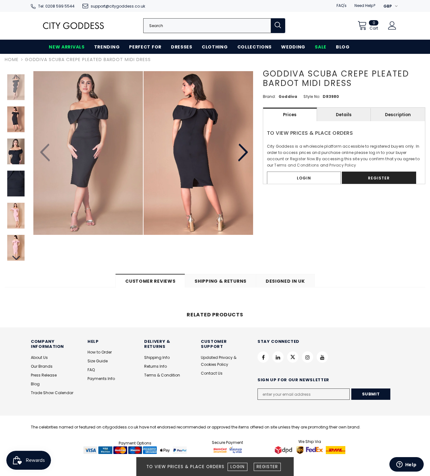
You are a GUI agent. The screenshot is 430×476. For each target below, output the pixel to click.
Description (398, 115)
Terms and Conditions (296, 165)
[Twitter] (292, 357)
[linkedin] (278, 357)
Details (344, 115)
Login (237, 467)
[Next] (242, 153)
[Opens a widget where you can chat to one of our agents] (406, 465)
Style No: (311, 96)
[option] (88, 153)
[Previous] (45, 153)
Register (267, 467)
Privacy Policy (342, 165)
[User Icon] (392, 25)
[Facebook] (263, 357)
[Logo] (73, 25)
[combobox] (207, 25)
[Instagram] (307, 357)
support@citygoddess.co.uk (118, 6)
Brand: (269, 96)
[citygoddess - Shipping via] (284, 449)
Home (12, 59)
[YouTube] (322, 357)
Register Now (302, 159)
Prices (290, 115)
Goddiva (288, 96)
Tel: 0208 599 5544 (56, 6)
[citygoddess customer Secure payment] (227, 449)
